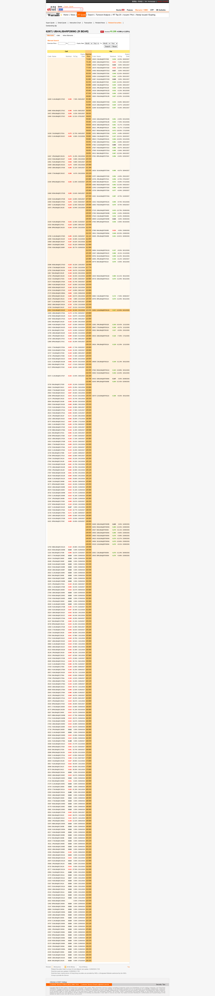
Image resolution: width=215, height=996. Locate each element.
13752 (49, 447)
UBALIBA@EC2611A (58, 889)
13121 (49, 361)
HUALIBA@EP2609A (103, 538)
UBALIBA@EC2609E (58, 592)
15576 (49, 584)
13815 (49, 321)
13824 (94, 96)
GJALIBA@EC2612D (58, 507)
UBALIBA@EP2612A (103, 125)
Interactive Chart (75, 23)
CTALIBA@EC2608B (58, 801)
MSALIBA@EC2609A (58, 906)
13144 (49, 359)
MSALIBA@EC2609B (58, 550)
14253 (49, 296)
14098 (94, 85)
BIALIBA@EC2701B (58, 364)
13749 (49, 430)
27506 (49, 247)
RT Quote (82, 15)
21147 (49, 906)
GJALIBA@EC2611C (58, 818)
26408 (94, 524)
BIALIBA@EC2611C (58, 769)
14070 (49, 207)
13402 (49, 903)
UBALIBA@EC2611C (58, 687)
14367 (94, 79)
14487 (49, 319)
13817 (49, 273)
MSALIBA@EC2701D (58, 264)
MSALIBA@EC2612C (58, 359)
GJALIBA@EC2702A (58, 450)
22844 (49, 889)
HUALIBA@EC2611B (58, 955)
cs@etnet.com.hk (103, 984)
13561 (49, 587)
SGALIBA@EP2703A (103, 196)
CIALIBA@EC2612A (58, 458)
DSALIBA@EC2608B (58, 567)
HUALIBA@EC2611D (58, 763)
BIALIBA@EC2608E (58, 575)
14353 (49, 136)
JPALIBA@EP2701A (103, 179)
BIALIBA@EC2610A (58, 960)
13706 (49, 316)
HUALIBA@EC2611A (58, 898)
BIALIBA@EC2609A (58, 918)
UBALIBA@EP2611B (103, 336)
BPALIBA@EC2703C (58, 521)
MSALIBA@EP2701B (103, 102)
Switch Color (162, 1)
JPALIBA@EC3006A (58, 852)
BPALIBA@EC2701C (58, 341)
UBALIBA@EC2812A (58, 304)
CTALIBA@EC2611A (58, 789)
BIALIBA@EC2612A (58, 866)
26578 (49, 490)
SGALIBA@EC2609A (58, 912)
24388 (49, 481)
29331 (94, 330)
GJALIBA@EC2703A (58, 664)
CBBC (58, 35)
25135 (94, 544)
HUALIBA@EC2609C (58, 778)
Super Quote (68, 6)
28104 (49, 684)
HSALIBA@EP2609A (103, 535)
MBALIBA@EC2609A (58, 823)
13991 (49, 929)
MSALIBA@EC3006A (58, 900)
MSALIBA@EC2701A (58, 319)
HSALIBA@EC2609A (58, 926)
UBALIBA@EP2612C (103, 253)
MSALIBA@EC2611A (58, 661)
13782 (94, 187)
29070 (49, 701)
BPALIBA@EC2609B (58, 835)
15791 (49, 330)
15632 (49, 450)
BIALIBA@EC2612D (58, 321)
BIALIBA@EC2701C (58, 224)
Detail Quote (62, 23)
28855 (49, 698)
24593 (94, 532)
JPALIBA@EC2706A (58, 678)
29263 (94, 373)
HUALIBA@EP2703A (103, 93)
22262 (49, 935)
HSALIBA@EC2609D (58, 598)
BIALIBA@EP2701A (103, 153)
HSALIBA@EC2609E (58, 727)
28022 (94, 139)
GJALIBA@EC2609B (58, 495)
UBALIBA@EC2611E (58, 418)
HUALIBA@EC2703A (58, 222)
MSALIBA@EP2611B (103, 276)
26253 (94, 527)
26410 (94, 378)
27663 (94, 370)
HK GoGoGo (161, 10)
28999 (49, 815)
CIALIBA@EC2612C (58, 307)
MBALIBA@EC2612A (58, 547)
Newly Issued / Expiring (145, 15)
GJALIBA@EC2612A (58, 478)
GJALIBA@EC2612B (58, 361)
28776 (94, 262)
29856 (49, 909)
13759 (49, 276)
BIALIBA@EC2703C (58, 330)
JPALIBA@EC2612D (58, 276)
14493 (94, 70)
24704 (49, 920)
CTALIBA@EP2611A (103, 327)
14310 (94, 88)
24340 (49, 829)
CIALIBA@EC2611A (58, 872)
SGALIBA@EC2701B (58, 199)
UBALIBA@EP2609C (103, 210)
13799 (49, 307)
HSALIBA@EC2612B (58, 475)
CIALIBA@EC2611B (58, 632)
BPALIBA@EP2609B (103, 381)
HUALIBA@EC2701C (58, 162)
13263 (94, 324)
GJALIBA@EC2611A (58, 878)
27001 (94, 156)
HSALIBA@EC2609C (58, 490)
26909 (94, 236)
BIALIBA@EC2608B (58, 838)
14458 (49, 167)
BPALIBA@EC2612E (58, 296)
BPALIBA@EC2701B (58, 704)
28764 (94, 256)
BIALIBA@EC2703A (58, 749)
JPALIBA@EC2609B (58, 498)
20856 (49, 872)
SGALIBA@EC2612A (58, 861)
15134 (94, 105)
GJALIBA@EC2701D (58, 204)
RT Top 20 (117, 15)
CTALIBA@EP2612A (103, 139)
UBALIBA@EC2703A (58, 313)
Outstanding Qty (51, 26)
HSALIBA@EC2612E (58, 239)
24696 (49, 898)
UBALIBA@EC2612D (58, 515)
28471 (49, 706)
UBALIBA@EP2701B (103, 176)
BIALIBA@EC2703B (58, 552)
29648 (49, 746)
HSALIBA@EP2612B (103, 96)
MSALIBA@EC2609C (58, 595)
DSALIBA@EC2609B (58, 721)
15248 (49, 607)
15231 (94, 133)
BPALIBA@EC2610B (58, 709)
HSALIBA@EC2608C (58, 806)
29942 (49, 393)
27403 (49, 724)
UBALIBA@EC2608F (58, 570)
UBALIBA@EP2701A (103, 142)
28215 (49, 413)
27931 (49, 681)
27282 (94, 213)
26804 (49, 244)
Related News (100, 23)
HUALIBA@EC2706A (58, 669)
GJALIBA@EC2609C (58, 784)
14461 (49, 162)
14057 (49, 204)
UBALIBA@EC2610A (58, 958)
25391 (49, 795)
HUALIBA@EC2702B (58, 441)
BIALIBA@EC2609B (58, 826)
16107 (49, 621)
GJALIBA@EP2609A (103, 544)
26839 (49, 775)
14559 (94, 62)
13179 (49, 398)
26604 (49, 578)
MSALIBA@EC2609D (58, 735)
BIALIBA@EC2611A (58, 883)
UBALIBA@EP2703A (103, 190)
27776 (49, 467)
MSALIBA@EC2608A (58, 940)
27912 (49, 638)
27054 (49, 495)
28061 (49, 444)
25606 (49, 863)
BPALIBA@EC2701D (58, 113)
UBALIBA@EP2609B (103, 524)
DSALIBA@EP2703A (103, 73)
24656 (94, 541)
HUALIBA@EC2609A (58, 829)
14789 (49, 236)
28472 (49, 738)
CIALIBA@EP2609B (103, 216)
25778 (49, 806)
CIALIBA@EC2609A (58, 909)
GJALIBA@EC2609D (58, 604)
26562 (49, 575)
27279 (49, 784)
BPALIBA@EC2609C (58, 484)
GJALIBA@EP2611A (103, 396)
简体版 (140, 1)
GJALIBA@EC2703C (58, 424)
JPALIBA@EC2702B (58, 356)
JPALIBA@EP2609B (103, 236)
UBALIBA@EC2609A (58, 915)
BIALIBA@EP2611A (102, 262)
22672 (49, 886)
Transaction (88, 23)
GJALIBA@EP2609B (103, 219)
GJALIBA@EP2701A (103, 145)
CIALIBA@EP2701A (103, 85)
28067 (49, 641)
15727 (49, 353)
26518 (49, 558)
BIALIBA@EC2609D (58, 781)
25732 (49, 866)
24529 (49, 835)
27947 (49, 473)
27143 (49, 781)
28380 (49, 735)
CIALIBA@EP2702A (103, 136)
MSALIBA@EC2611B (58, 649)
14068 (49, 241)
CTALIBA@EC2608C (58, 841)
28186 (49, 478)
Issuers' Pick (128, 15)
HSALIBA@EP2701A (103, 147)
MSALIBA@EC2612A (58, 858)
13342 (49, 515)
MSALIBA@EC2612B (58, 473)
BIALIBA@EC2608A (58, 952)
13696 (49, 324)
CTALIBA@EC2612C (58, 173)
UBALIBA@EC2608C (58, 795)
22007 (49, 932)
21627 (49, 883)
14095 (49, 239)
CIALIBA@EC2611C (58, 387)
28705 (94, 299)
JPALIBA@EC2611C (58, 701)
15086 (49, 264)
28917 (49, 763)
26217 (49, 832)
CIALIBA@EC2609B (58, 481)
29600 (49, 926)
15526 (49, 630)
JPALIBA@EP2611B (103, 324)
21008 (49, 878)
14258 (49, 199)
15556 (49, 350)
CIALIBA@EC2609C (58, 244)
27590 (49, 632)
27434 (49, 666)
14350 (49, 202)
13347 (94, 253)
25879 (49, 861)
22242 (49, 938)
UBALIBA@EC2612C (58, 647)
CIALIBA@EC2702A (58, 279)
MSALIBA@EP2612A (103, 130)
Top (128, 967)
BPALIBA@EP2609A (103, 555)
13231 (49, 433)
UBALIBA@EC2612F (58, 241)
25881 (49, 809)
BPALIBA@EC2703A (58, 746)
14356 (94, 76)
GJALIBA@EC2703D (58, 236)
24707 (49, 923)
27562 (49, 461)
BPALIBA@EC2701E (58, 367)
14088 (94, 73)
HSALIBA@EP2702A (103, 204)
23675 (49, 823)
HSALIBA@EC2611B (58, 672)
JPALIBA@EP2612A (103, 127)
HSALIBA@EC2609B (58, 832)
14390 (49, 173)
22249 (49, 946)
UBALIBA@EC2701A (58, 698)
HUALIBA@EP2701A (103, 150)
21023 (49, 880)
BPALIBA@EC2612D (58, 227)
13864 (49, 284)
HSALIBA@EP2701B (103, 67)
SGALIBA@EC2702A (58, 350)
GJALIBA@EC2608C (58, 572)
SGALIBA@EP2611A (103, 256)
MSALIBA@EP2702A (103, 184)
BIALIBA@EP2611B (102, 330)
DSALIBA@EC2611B (58, 404)
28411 (94, 233)
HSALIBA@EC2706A (58, 692)
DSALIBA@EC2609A (58, 923)
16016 (94, 170)
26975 (49, 715)
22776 (49, 875)
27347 (49, 498)
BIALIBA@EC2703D (58, 384)
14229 (94, 82)
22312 (49, 949)
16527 (49, 507)
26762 (49, 493)
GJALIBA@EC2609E (58, 732)
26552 (49, 572)
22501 (94, 552)
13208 (49, 915)
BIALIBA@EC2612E (58, 273)
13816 (49, 364)
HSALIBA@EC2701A (58, 413)
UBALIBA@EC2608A (58, 943)
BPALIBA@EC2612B (58, 752)
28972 (49, 672)
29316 (49, 655)
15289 (94, 107)
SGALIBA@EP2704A (103, 170)
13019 (94, 276)
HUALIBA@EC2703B (58, 607)
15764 (49, 290)
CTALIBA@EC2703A (58, 630)
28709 (49, 624)
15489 (49, 427)
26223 (49, 550)
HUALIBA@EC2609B (58, 718)
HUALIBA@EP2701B (103, 79)
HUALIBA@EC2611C (58, 638)
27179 (49, 293)
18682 (49, 821)
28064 (49, 401)
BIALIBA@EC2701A (58, 433)
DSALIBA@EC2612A (58, 270)
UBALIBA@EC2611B (58, 641)
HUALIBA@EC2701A (58, 407)
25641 (49, 801)
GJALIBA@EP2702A (103, 187)
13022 (49, 912)
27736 (49, 729)
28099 (94, 219)
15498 (49, 435)
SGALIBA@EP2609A (103, 541)
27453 (49, 601)
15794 (49, 453)
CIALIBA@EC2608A (58, 786)
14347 (49, 156)
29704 (49, 789)
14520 (94, 59)
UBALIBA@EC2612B (58, 467)
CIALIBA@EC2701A (58, 133)
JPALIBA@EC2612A (58, 863)
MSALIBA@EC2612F (58, 287)
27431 (49, 727)
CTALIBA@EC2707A (58, 758)
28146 (94, 125)
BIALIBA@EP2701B (103, 82)
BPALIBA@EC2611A (58, 875)
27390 (49, 455)
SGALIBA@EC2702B (58, 518)
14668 (49, 193)
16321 (49, 521)
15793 (49, 384)
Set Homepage (150, 1)
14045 (49, 313)
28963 (49, 818)
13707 (49, 504)
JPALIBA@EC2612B (58, 470)
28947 (94, 327)
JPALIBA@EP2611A (103, 344)
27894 (49, 470)
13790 (49, 267)
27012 (49, 718)
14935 (94, 102)
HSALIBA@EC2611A (58, 880)
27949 (49, 458)
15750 (49, 338)
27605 (94, 150)
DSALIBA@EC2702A (58, 202)
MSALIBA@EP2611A (103, 370)
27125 (94, 210)
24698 (49, 955)
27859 (49, 635)
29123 (49, 649)
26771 (49, 484)
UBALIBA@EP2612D (103, 90)
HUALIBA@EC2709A (58, 513)
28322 (49, 732)
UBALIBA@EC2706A (58, 681)
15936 (49, 852)
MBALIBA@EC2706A (58, 430)
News (73, 15)
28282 (49, 604)
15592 (49, 510)
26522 (49, 567)
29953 (49, 404)
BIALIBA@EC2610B (58, 401)
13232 (49, 552)
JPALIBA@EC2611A (58, 892)
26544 (49, 487)
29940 (49, 390)
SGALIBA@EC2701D (58, 290)
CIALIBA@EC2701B (58, 353)
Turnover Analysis (103, 15)
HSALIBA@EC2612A (58, 869)
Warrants (50, 35)
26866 (94, 136)
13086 (49, 396)
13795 (49, 333)
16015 (49, 900)
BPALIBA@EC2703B (58, 435)
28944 (49, 761)
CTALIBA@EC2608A (58, 932)
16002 (94, 204)
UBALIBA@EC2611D (58, 612)
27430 (49, 598)
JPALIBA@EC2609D (58, 729)
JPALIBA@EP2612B (103, 88)
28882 (49, 644)
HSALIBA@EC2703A (58, 510)
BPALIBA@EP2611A (103, 299)
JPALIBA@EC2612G (58, 156)
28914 (49, 669)
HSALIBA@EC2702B (58, 658)
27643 (94, 216)
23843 (49, 826)
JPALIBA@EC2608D (58, 843)
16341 (49, 618)
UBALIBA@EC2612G (58, 165)
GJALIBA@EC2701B (58, 627)
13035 (49, 336)
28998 (49, 766)
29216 (94, 336)
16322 (49, 438)
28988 (49, 752)
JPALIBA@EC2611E (58, 398)
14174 (49, 281)
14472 (49, 113)
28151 (94, 127)
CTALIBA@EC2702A (58, 347)
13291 (94, 310)
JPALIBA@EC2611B (58, 652)
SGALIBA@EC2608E (58, 564)
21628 (49, 918)
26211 (49, 843)
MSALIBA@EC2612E (58, 504)
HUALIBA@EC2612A (58, 284)
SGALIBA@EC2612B (58, 464)
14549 (94, 65)
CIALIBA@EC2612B (58, 761)
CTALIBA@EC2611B (58, 390)
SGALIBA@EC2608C (58, 809)
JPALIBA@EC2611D (58, 655)
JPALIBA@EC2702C (58, 695)
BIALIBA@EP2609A (103, 530)
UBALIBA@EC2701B (58, 167)
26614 (49, 772)
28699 (49, 689)
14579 (94, 67)
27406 (49, 592)
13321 (94, 196)
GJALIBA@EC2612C (58, 136)
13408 (94, 182)
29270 (94, 396)
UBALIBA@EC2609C (58, 775)
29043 (49, 687)
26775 (49, 709)
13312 (94, 202)
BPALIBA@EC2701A (58, 455)
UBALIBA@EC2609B (58, 487)
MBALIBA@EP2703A (103, 133)
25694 (49, 858)
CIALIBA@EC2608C (58, 558)
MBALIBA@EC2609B (58, 715)
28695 (49, 661)
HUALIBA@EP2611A (103, 373)
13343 (94, 119)
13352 (49, 418)
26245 (94, 381)
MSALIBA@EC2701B (58, 193)
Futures (130, 10)
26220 (49, 299)
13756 (49, 270)
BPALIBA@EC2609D (58, 590)
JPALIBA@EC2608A (58, 946)
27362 (94, 145)
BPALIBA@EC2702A (58, 182)
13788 (94, 93)
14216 (49, 224)
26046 (49, 960)
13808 (49, 341)
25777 (49, 869)
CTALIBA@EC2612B (58, 267)
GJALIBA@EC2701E (58, 99)
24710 (49, 838)
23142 (49, 892)
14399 (49, 165)
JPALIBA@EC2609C (58, 601)
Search (91, 15)
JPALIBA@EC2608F (58, 561)
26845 (49, 590)
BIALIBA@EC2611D (58, 815)
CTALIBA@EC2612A (58, 444)
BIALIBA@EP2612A (103, 182)
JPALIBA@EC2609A (58, 929)
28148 (49, 652)
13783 (94, 122)
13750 (49, 547)
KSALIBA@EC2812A (58, 792)
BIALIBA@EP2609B (103, 230)
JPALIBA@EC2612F (58, 416)
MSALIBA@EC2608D (58, 803)
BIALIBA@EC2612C (58, 766)
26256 (49, 846)
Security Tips (160, 984)
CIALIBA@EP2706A (103, 296)
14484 (49, 116)
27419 (49, 595)
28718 (94, 279)
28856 (49, 647)
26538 (49, 570)
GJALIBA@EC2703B (58, 587)
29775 (49, 421)
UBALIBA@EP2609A (103, 532)
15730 (49, 356)
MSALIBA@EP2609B (103, 213)
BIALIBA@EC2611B (58, 635)
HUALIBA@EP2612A (103, 250)
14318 (94, 90)
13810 (49, 327)
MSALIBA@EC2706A (58, 689)
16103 (49, 518)
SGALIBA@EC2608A (58, 949)
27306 (94, 142)
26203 (49, 841)
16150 (49, 658)
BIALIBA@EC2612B (58, 461)
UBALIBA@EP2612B (103, 119)
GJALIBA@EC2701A (58, 755)
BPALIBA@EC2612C (58, 396)
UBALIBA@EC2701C (58, 338)
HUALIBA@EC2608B (58, 581)
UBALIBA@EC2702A (58, 438)
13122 (49, 664)
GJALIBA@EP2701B (103, 76)
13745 (94, 179)
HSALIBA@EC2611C (58, 393)
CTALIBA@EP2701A (103, 65)
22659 (49, 792)
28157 (94, 130)
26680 (49, 581)
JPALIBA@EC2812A (58, 299)
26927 (49, 712)
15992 (94, 184)
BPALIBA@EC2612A (58, 624)
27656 (49, 675)
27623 (49, 464)
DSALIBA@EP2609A (103, 233)
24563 (49, 895)
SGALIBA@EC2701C (58, 116)
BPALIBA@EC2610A (58, 772)
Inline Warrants (68, 35)
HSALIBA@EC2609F (58, 247)
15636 (49, 501)
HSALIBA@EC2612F (58, 159)
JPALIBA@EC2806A (58, 821)
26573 (49, 555)
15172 (49, 367)
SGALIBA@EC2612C (58, 744)
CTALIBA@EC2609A (58, 706)
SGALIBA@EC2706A (58, 684)
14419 (49, 159)
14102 (49, 279)
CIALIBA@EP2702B (103, 59)
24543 (94, 555)
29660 (49, 387)
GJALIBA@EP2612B (103, 122)
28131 (94, 153)
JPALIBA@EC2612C (58, 336)
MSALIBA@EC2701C (58, 110)
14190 (49, 133)
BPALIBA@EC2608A (58, 935)
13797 (94, 176)
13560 (49, 627)
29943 (49, 692)
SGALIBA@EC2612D (58, 609)
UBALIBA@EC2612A (58, 855)
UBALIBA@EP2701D (103, 105)
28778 (49, 769)
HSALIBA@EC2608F (58, 578)
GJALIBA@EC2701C (58, 301)
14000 (49, 287)
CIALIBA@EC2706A (58, 666)
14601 (49, 424)
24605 (94, 535)
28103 (49, 410)
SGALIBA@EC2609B (58, 493)
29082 (49, 755)
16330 (49, 758)
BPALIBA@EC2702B (58, 501)
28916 (49, 812)
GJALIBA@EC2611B (58, 644)
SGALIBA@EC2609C (58, 738)
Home (65, 15)
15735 (49, 513)
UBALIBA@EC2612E (58, 333)
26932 (49, 304)
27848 (49, 678)
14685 (49, 110)
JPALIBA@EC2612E (58, 207)
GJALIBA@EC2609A (58, 920)
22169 (49, 940)
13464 (49, 609)
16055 (94, 259)
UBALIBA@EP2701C (103, 62)
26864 (94, 296)
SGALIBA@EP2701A (103, 107)
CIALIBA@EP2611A (103, 361)
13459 (49, 615)
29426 (49, 749)
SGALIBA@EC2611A (58, 886)
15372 (49, 376)
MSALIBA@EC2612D (58, 316)
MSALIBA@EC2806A (58, 293)
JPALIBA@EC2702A (58, 584)
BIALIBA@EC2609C (58, 712)
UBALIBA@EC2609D (58, 724)
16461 (49, 741)
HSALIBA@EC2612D (58, 327)
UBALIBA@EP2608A (103, 378)
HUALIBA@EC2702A (58, 324)
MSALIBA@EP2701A (103, 70)
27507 (94, 147)
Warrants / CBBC (141, 10)
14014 (49, 441)
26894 (94, 250)
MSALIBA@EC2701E (58, 427)
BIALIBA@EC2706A (58, 675)
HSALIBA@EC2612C (58, 615)
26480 (49, 561)
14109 (49, 222)
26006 (49, 958)
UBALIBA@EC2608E (58, 849)
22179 (49, 943)
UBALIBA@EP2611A (103, 279)
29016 (94, 344)
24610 (94, 538)
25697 (49, 803)
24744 (49, 786)
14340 (49, 182)
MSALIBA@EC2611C (58, 421)
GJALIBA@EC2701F (58, 376)
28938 (94, 361)
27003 (94, 222)
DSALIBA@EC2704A (58, 447)
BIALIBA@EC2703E (58, 621)
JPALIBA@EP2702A (103, 259)
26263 (49, 849)
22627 (94, 530)
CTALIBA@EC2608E (58, 555)
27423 (49, 407)
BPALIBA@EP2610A (103, 222)
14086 (49, 227)
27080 (94, 230)
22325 (49, 952)
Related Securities (114, 23)
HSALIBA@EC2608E (58, 846)
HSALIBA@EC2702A (58, 281)
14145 (49, 416)
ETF (152, 10)
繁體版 (134, 1)
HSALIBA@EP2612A (103, 202)
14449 (49, 99)
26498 (49, 564)
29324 (49, 612)
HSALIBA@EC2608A (58, 938)
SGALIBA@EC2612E (58, 310)
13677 (49, 301)
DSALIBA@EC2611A (58, 895)
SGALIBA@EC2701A (58, 410)
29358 (49, 744)
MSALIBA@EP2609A (103, 527)
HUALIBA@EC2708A (58, 741)
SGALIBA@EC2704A (58, 618)
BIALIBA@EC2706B (58, 453)
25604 (49, 798)
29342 (49, 704)
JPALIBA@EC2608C (58, 798)
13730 (94, 190)
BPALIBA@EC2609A (58, 903)
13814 (49, 310)
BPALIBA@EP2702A (103, 156)
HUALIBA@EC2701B (58, 812)
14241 (49, 347)
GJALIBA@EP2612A (103, 310)
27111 (49, 778)
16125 (49, 695)
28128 (49, 475)
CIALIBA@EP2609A (103, 552)
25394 (49, 855)
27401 (49, 721)
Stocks (118, 10)
